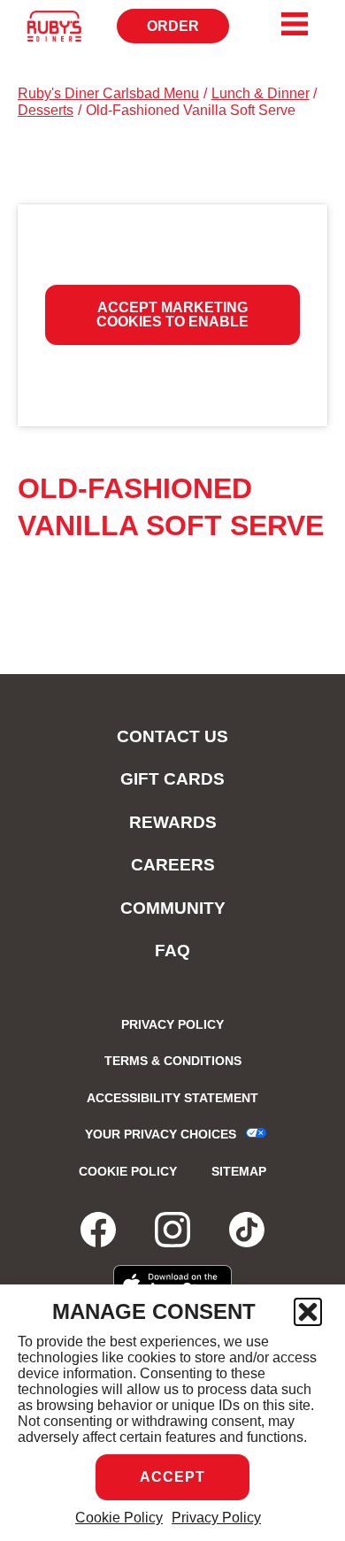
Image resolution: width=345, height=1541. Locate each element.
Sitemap (238, 1171)
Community (173, 908)
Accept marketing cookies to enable (172, 314)
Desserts (45, 110)
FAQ (172, 950)
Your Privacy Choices (160, 1134)
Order (188, 31)
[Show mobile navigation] (294, 24)
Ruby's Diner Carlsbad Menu (108, 93)
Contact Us (172, 736)
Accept (172, 1476)
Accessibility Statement (172, 1098)
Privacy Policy (216, 1517)
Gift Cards (172, 779)
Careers (173, 864)
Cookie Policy (119, 1517)
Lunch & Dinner (260, 93)
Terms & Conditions (173, 1061)
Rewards (173, 822)
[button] (308, 1312)
